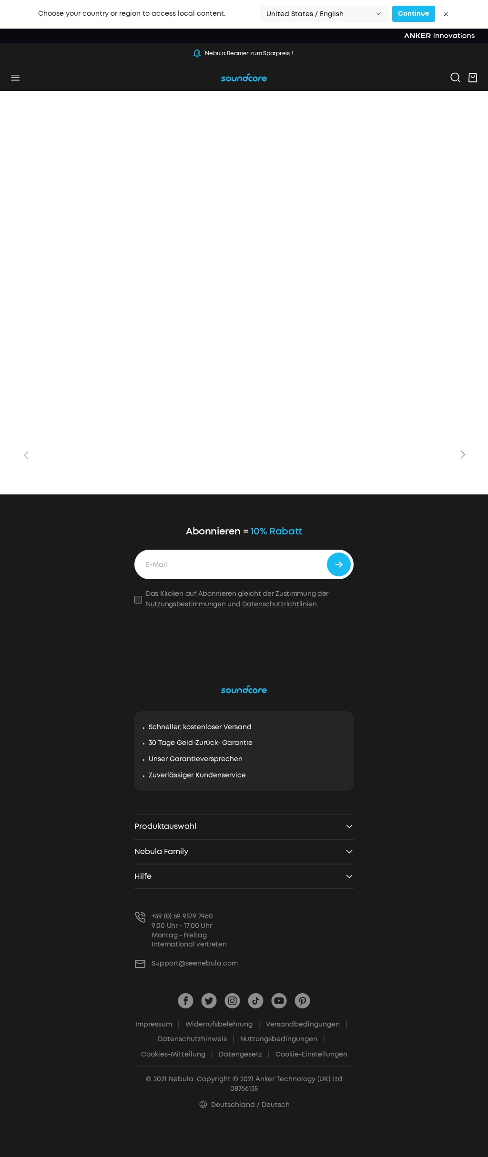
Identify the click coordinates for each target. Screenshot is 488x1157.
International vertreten (189, 944)
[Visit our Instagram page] (232, 1000)
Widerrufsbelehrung (222, 1024)
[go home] (244, 77)
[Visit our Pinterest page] (302, 1000)
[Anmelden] (339, 564)
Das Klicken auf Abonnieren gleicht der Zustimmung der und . (237, 599)
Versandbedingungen (306, 1024)
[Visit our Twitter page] (209, 1000)
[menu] (15, 77)
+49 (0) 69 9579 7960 (182, 916)
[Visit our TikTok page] (256, 1000)
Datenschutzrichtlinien (279, 604)
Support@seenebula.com (195, 963)
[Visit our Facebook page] (185, 1000)
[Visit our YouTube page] (279, 1000)
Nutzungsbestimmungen (185, 604)
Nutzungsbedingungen (282, 1039)
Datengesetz (244, 1054)
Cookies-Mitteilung (177, 1054)
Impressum (157, 1024)
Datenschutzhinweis (196, 1039)
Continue (413, 13)
